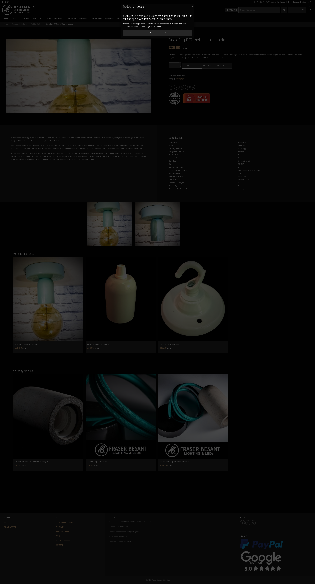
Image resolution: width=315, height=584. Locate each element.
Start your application (157, 33)
